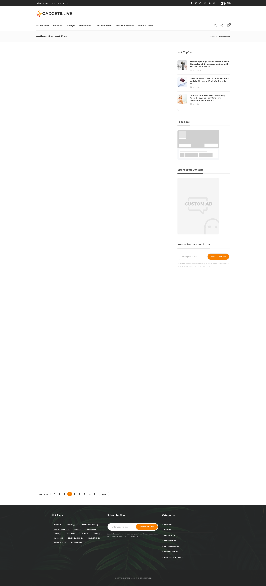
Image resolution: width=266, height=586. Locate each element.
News (43, 85)
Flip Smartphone (89, 525)
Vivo (97, 534)
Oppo (57, 534)
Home (212, 37)
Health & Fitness (125, 25)
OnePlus (91, 529)
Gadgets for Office (173, 557)
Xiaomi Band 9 (75, 538)
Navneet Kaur (41, 104)
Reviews (57, 25)
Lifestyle (70, 25)
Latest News (42, 25)
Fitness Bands (171, 552)
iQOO (77, 529)
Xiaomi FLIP (60, 542)
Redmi (84, 534)
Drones (167, 530)
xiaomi (58, 538)
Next (104, 494)
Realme (70, 534)
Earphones (169, 535)
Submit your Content (45, 3)
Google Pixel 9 (61, 529)
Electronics (85, 25)
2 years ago (51, 104)
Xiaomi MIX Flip (78, 542)
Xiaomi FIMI (94, 538)
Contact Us (63, 3)
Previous (43, 494)
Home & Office (145, 25)
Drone (71, 525)
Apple (57, 525)
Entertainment (104, 25)
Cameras (168, 524)
